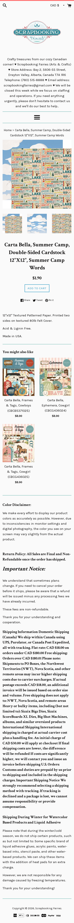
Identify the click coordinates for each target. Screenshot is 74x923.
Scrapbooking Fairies (48, 908)
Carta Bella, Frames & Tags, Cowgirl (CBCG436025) (18, 472)
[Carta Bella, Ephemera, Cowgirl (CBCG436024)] (55, 377)
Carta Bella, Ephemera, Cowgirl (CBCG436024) (56, 405)
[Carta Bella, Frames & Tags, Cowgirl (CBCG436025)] (18, 443)
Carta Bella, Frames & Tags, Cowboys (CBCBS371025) (18, 405)
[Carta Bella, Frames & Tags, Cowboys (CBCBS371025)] (18, 377)
